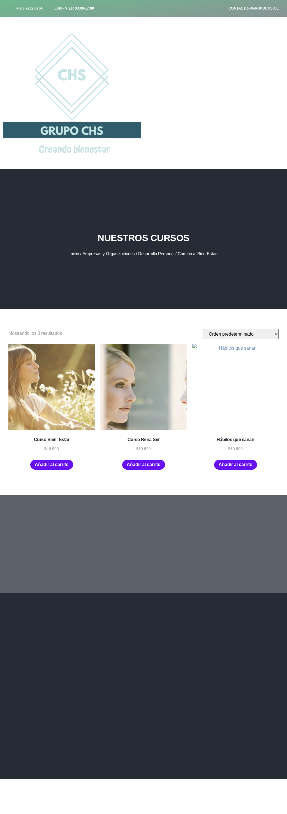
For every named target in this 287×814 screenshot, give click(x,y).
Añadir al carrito (52, 464)
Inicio (74, 254)
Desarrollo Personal (156, 254)
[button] (207, 26)
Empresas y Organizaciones (108, 254)
